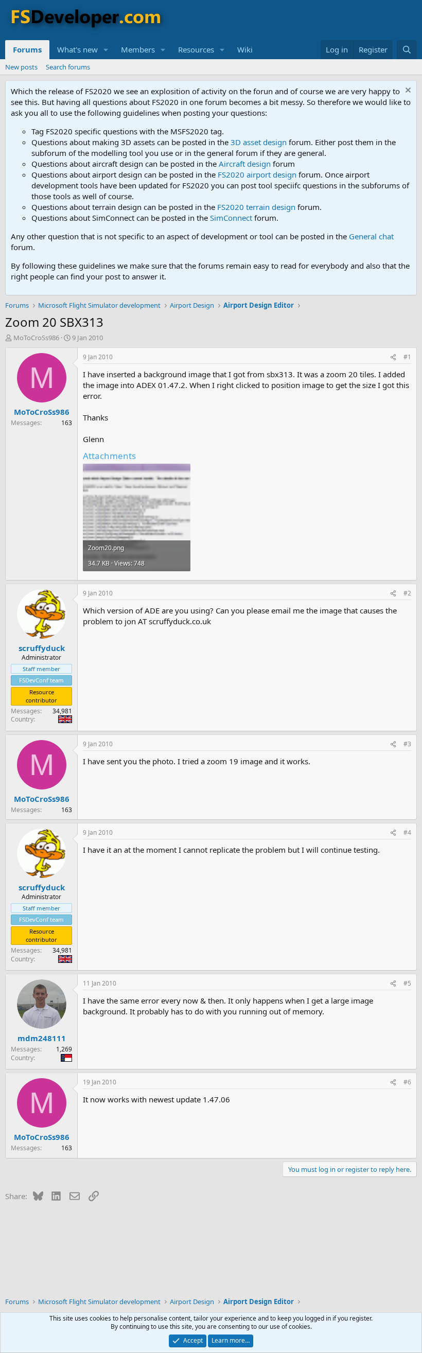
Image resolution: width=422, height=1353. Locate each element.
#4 (407, 832)
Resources (196, 49)
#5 (407, 983)
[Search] (407, 49)
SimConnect (231, 218)
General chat (371, 236)
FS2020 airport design (257, 174)
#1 (407, 357)
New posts (21, 67)
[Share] (393, 357)
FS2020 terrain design (256, 207)
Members (138, 49)
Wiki (245, 49)
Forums (27, 49)
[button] (106, 49)
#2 (407, 593)
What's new (77, 49)
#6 (407, 1082)
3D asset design (259, 142)
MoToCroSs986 (36, 337)
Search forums (68, 67)
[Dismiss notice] (406, 91)
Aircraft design (245, 164)
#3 (407, 744)
